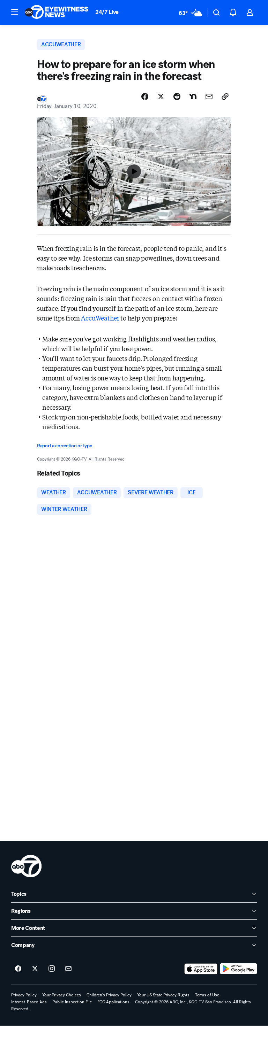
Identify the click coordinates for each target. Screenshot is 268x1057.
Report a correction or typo (64, 445)
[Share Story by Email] (209, 96)
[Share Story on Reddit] (177, 96)
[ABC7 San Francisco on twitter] (35, 969)
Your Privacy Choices (61, 995)
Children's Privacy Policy (109, 995)
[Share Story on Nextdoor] (193, 96)
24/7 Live (107, 12)
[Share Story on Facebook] (145, 96)
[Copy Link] (225, 96)
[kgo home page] (26, 866)
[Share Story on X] (161, 96)
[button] (14, 12)
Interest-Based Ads (29, 1002)
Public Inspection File (72, 1002)
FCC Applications (113, 1002)
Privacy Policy (24, 995)
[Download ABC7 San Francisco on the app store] (201, 968)
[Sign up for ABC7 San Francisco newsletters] (68, 969)
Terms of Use (207, 995)
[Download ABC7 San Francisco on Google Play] (238, 968)
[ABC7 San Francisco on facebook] (18, 969)
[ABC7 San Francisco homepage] (56, 12)
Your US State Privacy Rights (163, 995)
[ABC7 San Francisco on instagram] (52, 969)
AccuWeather (100, 317)
